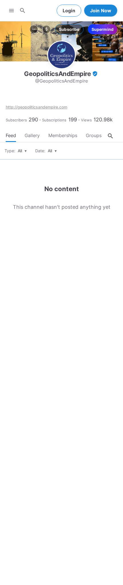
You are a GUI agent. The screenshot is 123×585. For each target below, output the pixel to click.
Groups (94, 135)
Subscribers (16, 120)
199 (72, 120)
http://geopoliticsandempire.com (36, 107)
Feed (11, 135)
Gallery (32, 135)
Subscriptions (54, 120)
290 (33, 120)
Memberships (62, 135)
